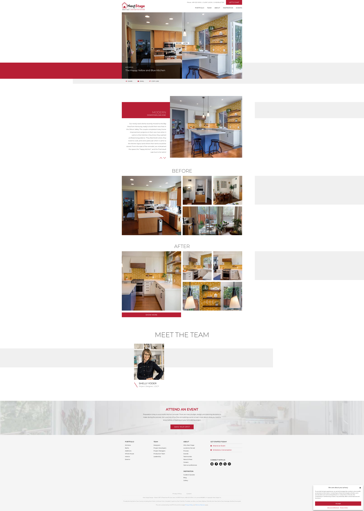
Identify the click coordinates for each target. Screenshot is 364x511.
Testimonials (187, 456)
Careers (185, 462)
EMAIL (141, 81)
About (217, 8)
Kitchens (128, 445)
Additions (128, 451)
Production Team (159, 454)
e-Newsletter (219, 2)
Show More (151, 315)
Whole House (129, 454)
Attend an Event (219, 446)
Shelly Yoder (147, 383)
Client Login (207, 2)
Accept (338, 503)
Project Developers (160, 448)
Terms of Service (200, 505)
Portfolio (199, 8)
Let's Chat (234, 2)
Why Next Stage (188, 445)
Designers (157, 445)
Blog (185, 477)
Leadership (157, 456)
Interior (127, 456)
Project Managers (159, 451)
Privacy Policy (344, 507)
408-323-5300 (196, 2)
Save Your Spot (182, 427)
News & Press (187, 459)
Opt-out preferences (333, 507)
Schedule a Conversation (222, 450)
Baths (127, 448)
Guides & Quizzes (189, 475)
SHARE (129, 81)
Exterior (127, 459)
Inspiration (228, 8)
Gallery (185, 480)
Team (209, 8)
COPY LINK (155, 81)
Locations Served (189, 448)
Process (186, 451)
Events (239, 8)
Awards (185, 454)
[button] (360, 488)
